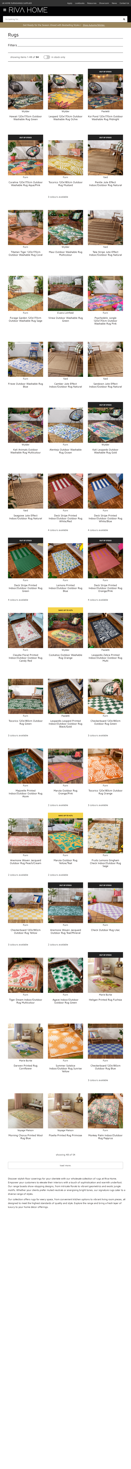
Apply (69, 3)
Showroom (104, 3)
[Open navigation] (6, 9)
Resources (91, 3)
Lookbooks (79, 3)
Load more (65, 1165)
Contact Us (124, 3)
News (114, 3)
